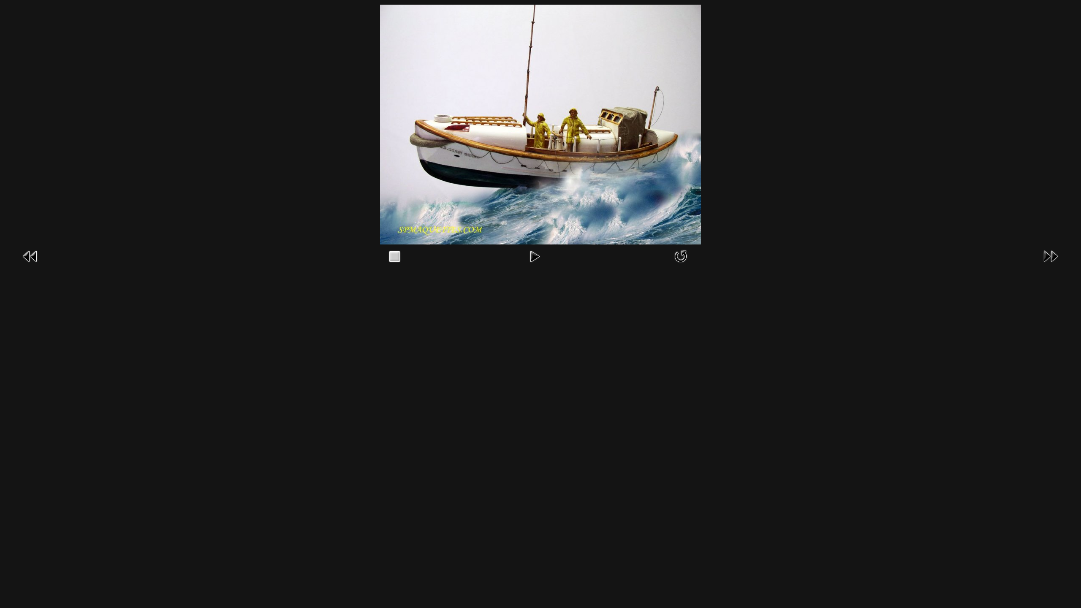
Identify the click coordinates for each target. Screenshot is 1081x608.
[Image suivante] (1050, 255)
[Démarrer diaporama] (534, 255)
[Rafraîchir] (681, 255)
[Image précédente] (30, 255)
